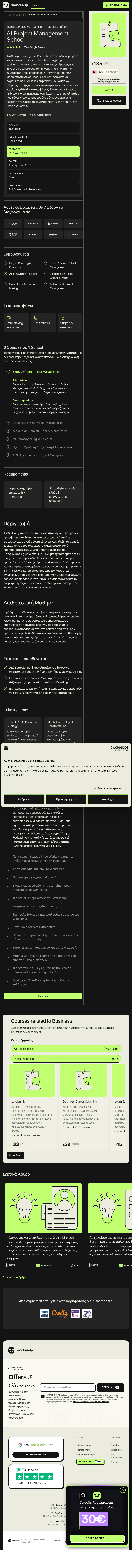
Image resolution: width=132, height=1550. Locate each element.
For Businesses (117, 1456)
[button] (97, 1510)
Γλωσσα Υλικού (16, 173)
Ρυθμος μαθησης (18, 137)
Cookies (57, 1540)
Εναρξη (13, 161)
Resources (116, 1450)
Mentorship (16, 185)
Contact (115, 1462)
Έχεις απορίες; (111, 100)
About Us (115, 1445)
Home (9, 15)
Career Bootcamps (85, 1455)
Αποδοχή (107, 799)
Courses (20, 15)
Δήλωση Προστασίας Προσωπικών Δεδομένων (91, 1402)
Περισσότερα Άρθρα (14, 1277)
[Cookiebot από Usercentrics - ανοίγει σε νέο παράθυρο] (113, 748)
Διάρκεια (13, 125)
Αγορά (109, 90)
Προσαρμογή (64, 799)
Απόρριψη (24, 799)
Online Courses (84, 1445)
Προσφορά (14, 149)
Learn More (15, 1155)
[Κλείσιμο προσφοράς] (122, 1490)
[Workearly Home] (20, 1350)
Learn (35, 5)
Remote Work (83, 1450)
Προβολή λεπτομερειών (107, 788)
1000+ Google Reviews (34, 47)
